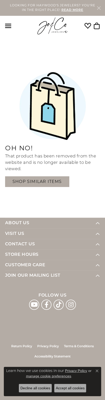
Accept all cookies (70, 388)
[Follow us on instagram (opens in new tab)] (71, 305)
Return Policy (21, 346)
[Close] (99, 8)
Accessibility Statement (52, 356)
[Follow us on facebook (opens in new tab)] (46, 305)
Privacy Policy (48, 346)
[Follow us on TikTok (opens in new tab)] (59, 305)
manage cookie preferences (48, 376)
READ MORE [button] (72, 10)
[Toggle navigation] (8, 26)
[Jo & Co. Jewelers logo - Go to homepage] (52, 26)
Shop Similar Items (37, 181)
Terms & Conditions (79, 346)
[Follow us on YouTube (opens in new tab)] (34, 305)
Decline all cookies (35, 388)
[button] (88, 26)
